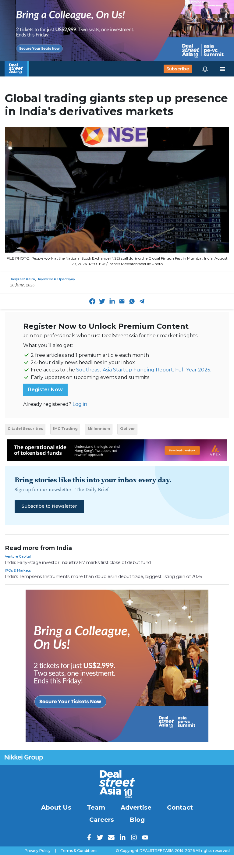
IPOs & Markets (18, 570)
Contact (180, 807)
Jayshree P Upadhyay (56, 279)
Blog (137, 819)
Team (96, 807)
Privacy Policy (38, 851)
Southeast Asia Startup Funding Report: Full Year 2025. (143, 370)
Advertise (136, 807)
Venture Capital (18, 556)
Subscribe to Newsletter (49, 506)
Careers (101, 819)
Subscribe (177, 69)
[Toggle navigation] (222, 68)
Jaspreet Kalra (22, 279)
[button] (205, 69)
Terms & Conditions (79, 851)
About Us (56, 807)
